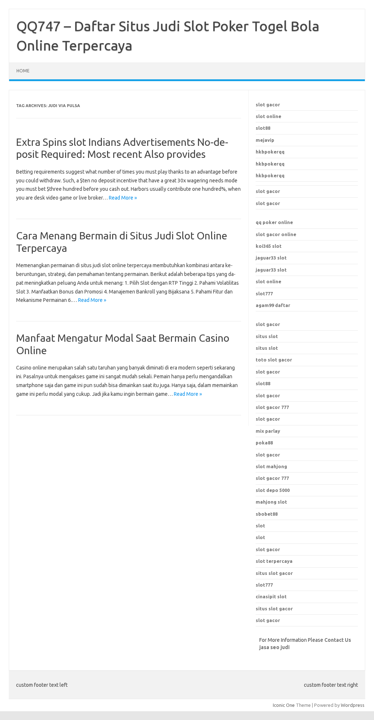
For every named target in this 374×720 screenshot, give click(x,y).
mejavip (265, 140)
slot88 (263, 127)
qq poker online (274, 222)
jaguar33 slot (271, 257)
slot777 (264, 293)
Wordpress (353, 705)
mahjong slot (271, 501)
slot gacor (268, 104)
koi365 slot (269, 246)
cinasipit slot (271, 596)
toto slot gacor (274, 359)
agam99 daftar (273, 305)
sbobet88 (267, 513)
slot (260, 525)
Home (23, 70)
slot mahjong (271, 466)
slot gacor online (276, 234)
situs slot (267, 336)
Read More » (123, 198)
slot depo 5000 (273, 490)
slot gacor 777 (272, 478)
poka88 (264, 442)
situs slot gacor (274, 573)
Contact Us (337, 640)
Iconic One (284, 705)
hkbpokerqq (270, 151)
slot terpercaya (274, 561)
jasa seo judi (274, 647)
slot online (268, 116)
